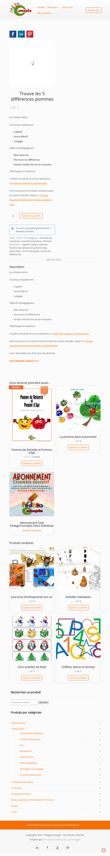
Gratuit (14, 805)
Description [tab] (53, 259)
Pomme (47, 241)
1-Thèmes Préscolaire (22, 782)
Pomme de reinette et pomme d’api (28, 183)
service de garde (30, 251)
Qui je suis (67, 7)
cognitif (25, 244)
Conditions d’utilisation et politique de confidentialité (53, 825)
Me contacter (44, 13)
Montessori (26, 751)
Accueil (41, 7)
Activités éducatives (31, 241)
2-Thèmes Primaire (21, 793)
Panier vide (93, 10)
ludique (34, 244)
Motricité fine (27, 757)
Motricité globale (28, 762)
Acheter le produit (31, 530)
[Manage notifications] (104, 850)
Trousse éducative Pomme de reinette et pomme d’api (30, 200)
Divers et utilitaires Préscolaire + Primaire (32, 799)
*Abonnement (18, 722)
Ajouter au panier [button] (32, 463)
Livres (14, 811)
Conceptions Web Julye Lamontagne (62, 839)
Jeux (22, 745)
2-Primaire (16, 788)
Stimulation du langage (31, 768)
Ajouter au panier (31, 215)
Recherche (43, 702)
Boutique (52, 7)
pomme (43, 244)
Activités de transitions (31, 733)
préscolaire (15, 251)
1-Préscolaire (18, 728)
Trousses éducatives (30, 774)
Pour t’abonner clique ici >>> (24, 360)
